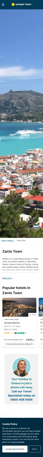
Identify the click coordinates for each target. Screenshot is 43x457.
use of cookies (17, 442)
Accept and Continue (15, 449)
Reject (34, 449)
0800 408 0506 (21, 399)
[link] (19, 323)
